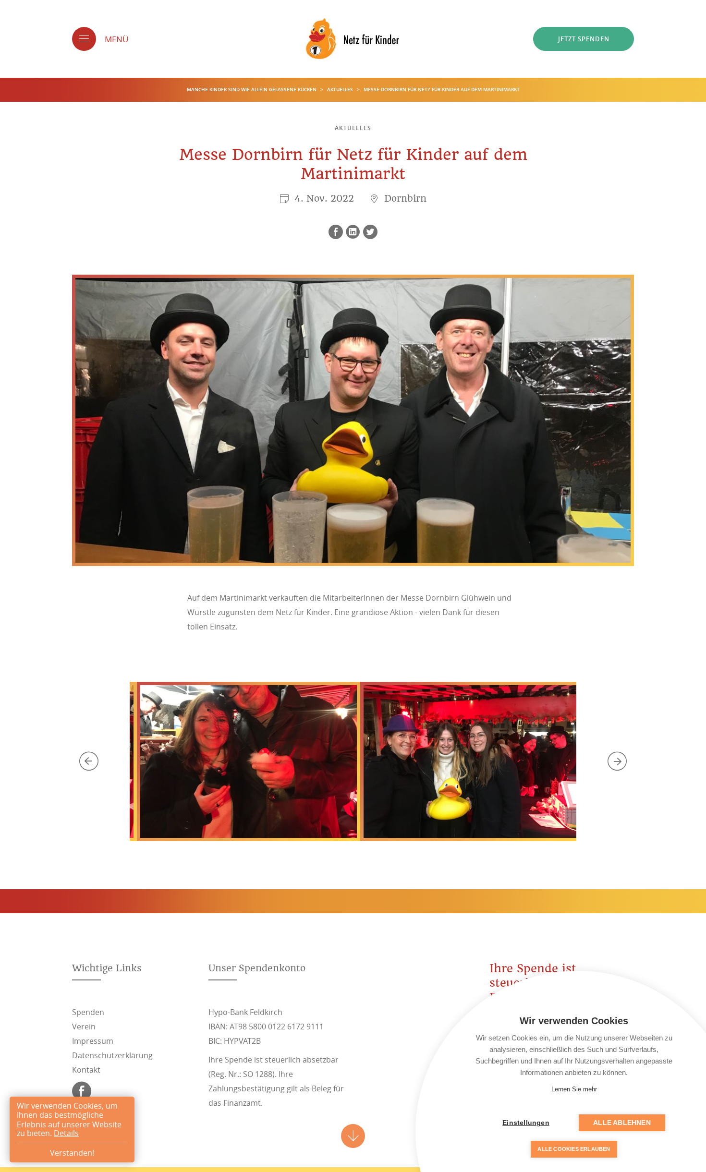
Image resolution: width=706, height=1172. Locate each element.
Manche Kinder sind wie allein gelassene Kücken (252, 89)
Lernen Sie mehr (574, 1089)
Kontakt (86, 1069)
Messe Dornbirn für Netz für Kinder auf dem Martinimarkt (442, 89)
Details (66, 1133)
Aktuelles (340, 89)
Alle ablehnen (622, 1122)
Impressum (92, 1041)
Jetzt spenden (583, 39)
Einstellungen (525, 1122)
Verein (84, 1026)
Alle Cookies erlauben (573, 1149)
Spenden (88, 1012)
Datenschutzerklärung (112, 1055)
